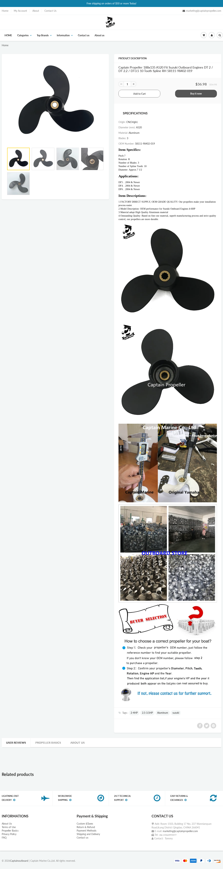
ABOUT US (77, 742)
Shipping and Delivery (88, 834)
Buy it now (196, 93)
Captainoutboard (19, 860)
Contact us (83, 35)
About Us (7, 823)
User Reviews (16, 742)
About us (99, 35)
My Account (20, 10)
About (35, 10)
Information (63, 35)
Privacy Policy (9, 834)
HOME (8, 35)
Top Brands (43, 35)
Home (5, 10)
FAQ (4, 837)
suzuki (175, 712)
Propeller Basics (48, 742)
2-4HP (134, 712)
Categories (23, 35)
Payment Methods (86, 830)
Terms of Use (9, 827)
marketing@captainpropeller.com (203, 10)
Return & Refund (86, 827)
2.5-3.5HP (147, 712)
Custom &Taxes (85, 823)
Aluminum (162, 712)
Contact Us (50, 10)
